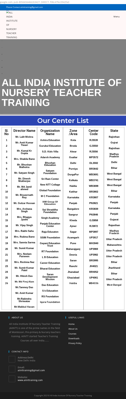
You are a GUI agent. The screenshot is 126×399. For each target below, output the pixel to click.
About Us (72, 328)
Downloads (73, 338)
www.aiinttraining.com (30, 380)
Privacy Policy (75, 343)
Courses (72, 333)
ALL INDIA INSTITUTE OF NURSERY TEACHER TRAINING (62, 92)
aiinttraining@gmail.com (31, 370)
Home (71, 324)
